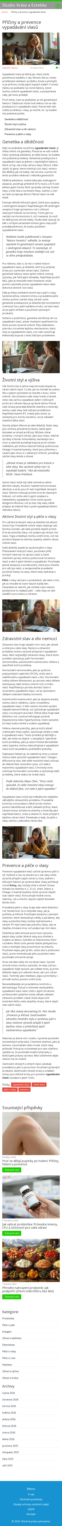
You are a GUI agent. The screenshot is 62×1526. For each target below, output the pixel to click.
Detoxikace (8, 1344)
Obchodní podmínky (31, 1499)
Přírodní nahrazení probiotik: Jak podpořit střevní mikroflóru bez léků (28, 1289)
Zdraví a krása (10, 1378)
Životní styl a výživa (15, 124)
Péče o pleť (8, 1325)
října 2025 (7, 1459)
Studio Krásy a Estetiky (24, 5)
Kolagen (7, 1331)
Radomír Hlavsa (10, 67)
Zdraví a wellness (12, 1338)
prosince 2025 (10, 1445)
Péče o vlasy (9, 1351)
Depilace (7, 1364)
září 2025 (7, 1465)
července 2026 (10, 1399)
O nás (31, 1494)
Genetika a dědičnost (16, 119)
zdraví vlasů (39, 1084)
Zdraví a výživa (10, 1371)
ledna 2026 (8, 1439)
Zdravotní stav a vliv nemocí (20, 129)
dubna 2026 (8, 1419)
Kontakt (31, 1514)
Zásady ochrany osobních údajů (31, 1504)
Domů (5, 12)
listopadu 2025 (10, 1452)
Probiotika (8, 1318)
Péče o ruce (8, 1358)
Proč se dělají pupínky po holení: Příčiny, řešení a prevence (30, 1162)
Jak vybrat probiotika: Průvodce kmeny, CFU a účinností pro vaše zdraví (30, 1226)
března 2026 (9, 1426)
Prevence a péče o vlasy (18, 134)
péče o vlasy (10, 1089)
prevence (24, 1089)
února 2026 (8, 1432)
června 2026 (9, 1406)
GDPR (31, 1509)
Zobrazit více (12, 1169)
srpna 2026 (8, 1393)
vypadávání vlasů (21, 1084)
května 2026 (9, 1412)
